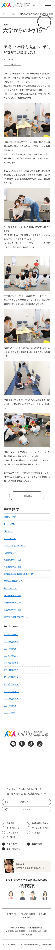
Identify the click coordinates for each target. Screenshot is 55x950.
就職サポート (12, 832)
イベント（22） (10, 538)
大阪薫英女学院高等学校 (16, 931)
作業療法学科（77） (12, 602)
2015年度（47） (11, 712)
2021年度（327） (11, 670)
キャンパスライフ (13, 827)
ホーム (5, 14)
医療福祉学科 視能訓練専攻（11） (19, 574)
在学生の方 (11, 844)
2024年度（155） (11, 648)
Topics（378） (10, 524)
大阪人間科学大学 (35, 927)
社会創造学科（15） (12, 559)
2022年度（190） (11, 662)
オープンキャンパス (40, 827)
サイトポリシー (12, 913)
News (14, 14)
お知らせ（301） (11, 517)
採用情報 (36, 832)
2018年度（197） (11, 691)
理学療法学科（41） (12, 595)
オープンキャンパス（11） (15, 545)
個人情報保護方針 (28, 913)
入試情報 (10, 837)
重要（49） (8, 531)
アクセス (26, 809)
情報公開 (42, 913)
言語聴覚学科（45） (12, 609)
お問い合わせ (26, 801)
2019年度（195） (11, 684)
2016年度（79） (11, 705)
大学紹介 (10, 823)
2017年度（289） (11, 698)
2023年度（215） (11, 655)
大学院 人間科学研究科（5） (16, 616)
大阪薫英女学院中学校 (38, 931)
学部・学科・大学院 (40, 823)
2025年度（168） (11, 641)
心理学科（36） (10, 588)
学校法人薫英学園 (17, 927)
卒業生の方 (37, 844)
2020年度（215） (11, 677)
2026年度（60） (11, 634)
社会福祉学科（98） (12, 566)
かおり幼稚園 (26, 934)
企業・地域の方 (13, 848)
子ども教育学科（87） (13, 581)
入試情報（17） (10, 552)
